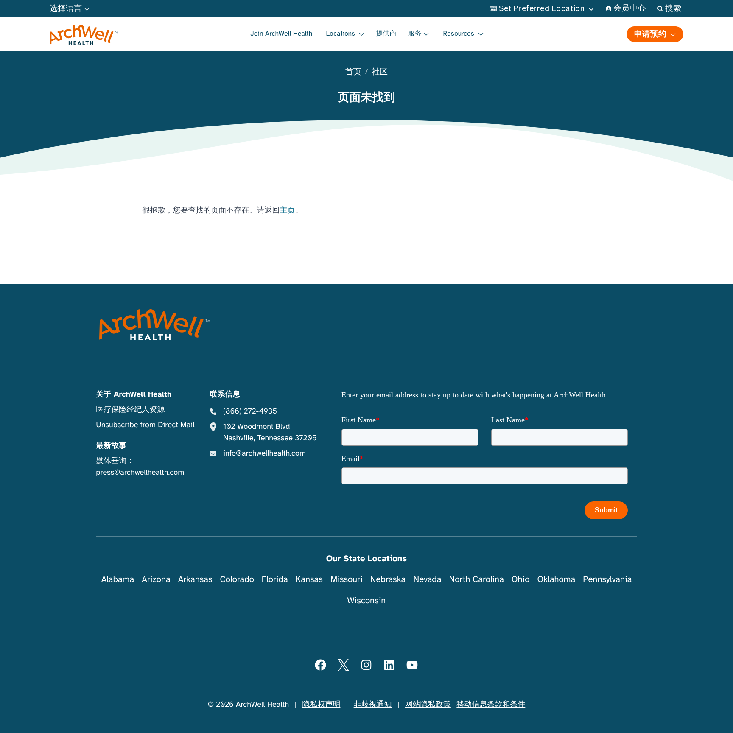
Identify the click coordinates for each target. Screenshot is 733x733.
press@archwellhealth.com (140, 472)
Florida (275, 579)
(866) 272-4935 (250, 411)
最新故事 (111, 445)
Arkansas (195, 579)
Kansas (309, 579)
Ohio (521, 579)
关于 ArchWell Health (133, 394)
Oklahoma (556, 579)
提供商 (386, 33)
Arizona (156, 579)
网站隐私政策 (428, 704)
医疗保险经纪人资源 (130, 409)
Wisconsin (366, 600)
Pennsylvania (607, 579)
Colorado (237, 579)
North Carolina (476, 579)
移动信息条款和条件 (490, 704)
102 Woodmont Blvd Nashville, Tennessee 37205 (269, 432)
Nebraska (388, 579)
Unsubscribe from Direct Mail (145, 425)
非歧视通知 (373, 704)
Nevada (427, 579)
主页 (287, 210)
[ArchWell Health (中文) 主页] (84, 35)
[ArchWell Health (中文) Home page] (154, 325)
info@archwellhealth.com (264, 453)
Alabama (117, 579)
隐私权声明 (321, 704)
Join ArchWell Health (281, 33)
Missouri (346, 579)
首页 (353, 72)
